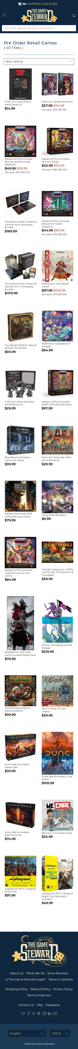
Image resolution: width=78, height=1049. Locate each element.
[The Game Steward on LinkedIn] (49, 1014)
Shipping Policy (16, 989)
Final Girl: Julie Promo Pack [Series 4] (18, 103)
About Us (17, 973)
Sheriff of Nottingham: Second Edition (18, 709)
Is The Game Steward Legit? (25, 979)
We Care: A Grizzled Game (57, 832)
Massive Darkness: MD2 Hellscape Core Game (18, 515)
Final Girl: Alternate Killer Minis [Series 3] (56, 459)
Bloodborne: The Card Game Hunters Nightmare (20, 653)
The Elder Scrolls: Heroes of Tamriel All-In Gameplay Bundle (20, 286)
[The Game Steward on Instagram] (44, 1014)
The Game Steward (43, 1043)
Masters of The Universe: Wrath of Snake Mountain (57, 403)
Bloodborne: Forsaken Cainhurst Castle (18, 459)
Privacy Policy (63, 989)
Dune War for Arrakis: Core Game (57, 778)
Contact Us (26, 1005)
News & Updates (61, 979)
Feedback (52, 1005)
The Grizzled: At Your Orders (54, 710)
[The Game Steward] (39, 15)
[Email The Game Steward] (55, 1014)
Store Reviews (57, 973)
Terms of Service (39, 995)
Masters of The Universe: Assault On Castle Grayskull (56, 224)
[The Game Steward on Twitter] (23, 1014)
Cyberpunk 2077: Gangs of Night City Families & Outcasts (57, 896)
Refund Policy (40, 989)
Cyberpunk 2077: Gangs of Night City (20, 890)
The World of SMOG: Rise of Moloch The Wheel (20, 346)
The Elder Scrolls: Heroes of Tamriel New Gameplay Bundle (20, 224)
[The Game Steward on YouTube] (33, 1014)
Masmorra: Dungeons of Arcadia (56, 345)
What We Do (35, 973)
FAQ (40, 1005)
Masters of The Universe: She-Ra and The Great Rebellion (19, 161)
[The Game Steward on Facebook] (28, 1014)
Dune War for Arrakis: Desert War (17, 766)
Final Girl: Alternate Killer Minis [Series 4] (19, 403)
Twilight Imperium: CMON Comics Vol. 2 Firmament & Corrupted (57, 572)
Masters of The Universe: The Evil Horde (56, 160)
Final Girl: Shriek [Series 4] (57, 101)
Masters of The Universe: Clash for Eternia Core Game (19, 573)
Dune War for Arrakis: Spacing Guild (17, 834)
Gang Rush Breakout (54, 515)
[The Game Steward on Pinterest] (39, 1014)
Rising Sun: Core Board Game (55, 285)
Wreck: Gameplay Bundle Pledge (57, 646)
